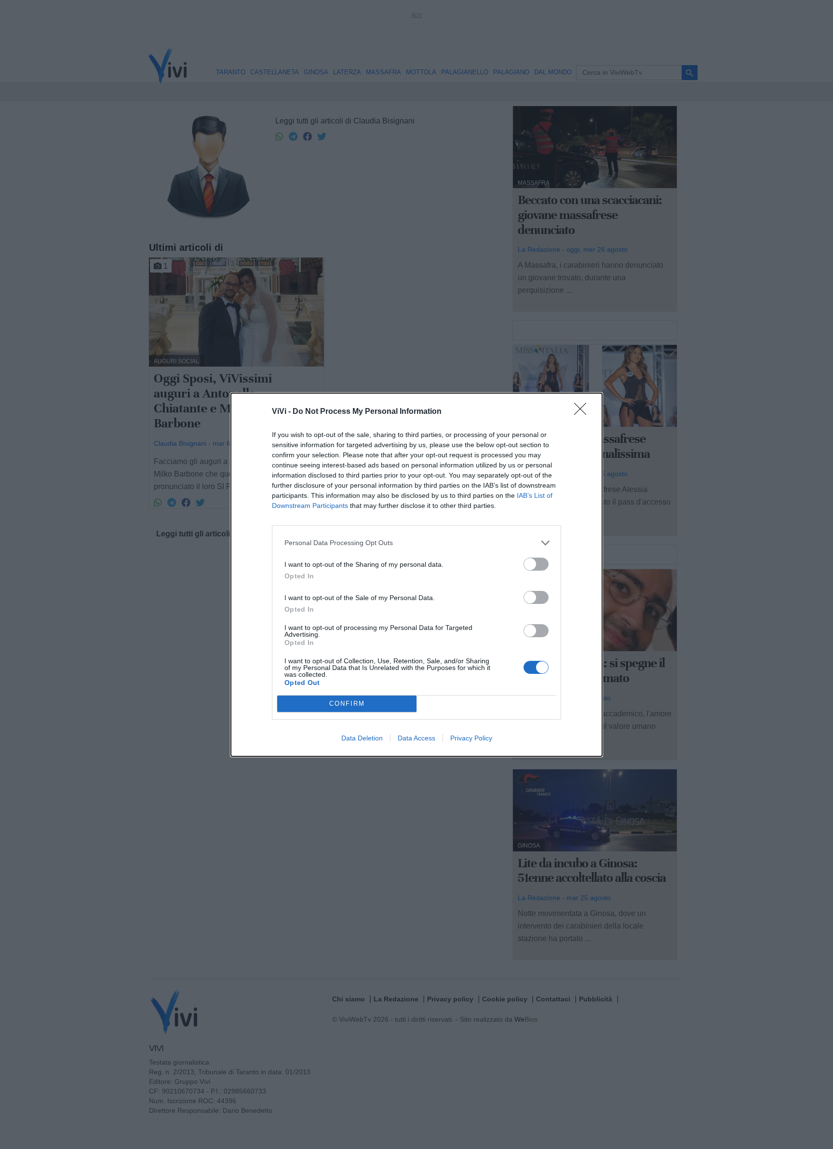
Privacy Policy (471, 738)
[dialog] (416, 574)
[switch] (536, 564)
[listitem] (416, 543)
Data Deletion (362, 738)
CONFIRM (347, 703)
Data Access (416, 738)
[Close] (583, 412)
